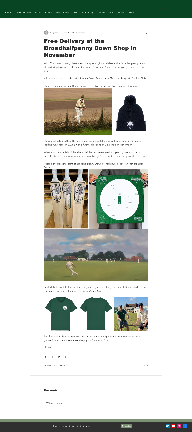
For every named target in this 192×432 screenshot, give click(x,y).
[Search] (162, 9)
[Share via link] (66, 356)
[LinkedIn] (168, 426)
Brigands (48, 347)
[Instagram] (179, 426)
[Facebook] (185, 426)
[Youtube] (173, 426)
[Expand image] (78, 111)
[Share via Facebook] (45, 356)
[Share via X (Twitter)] (52, 356)
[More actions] (146, 32)
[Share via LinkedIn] (59, 356)
